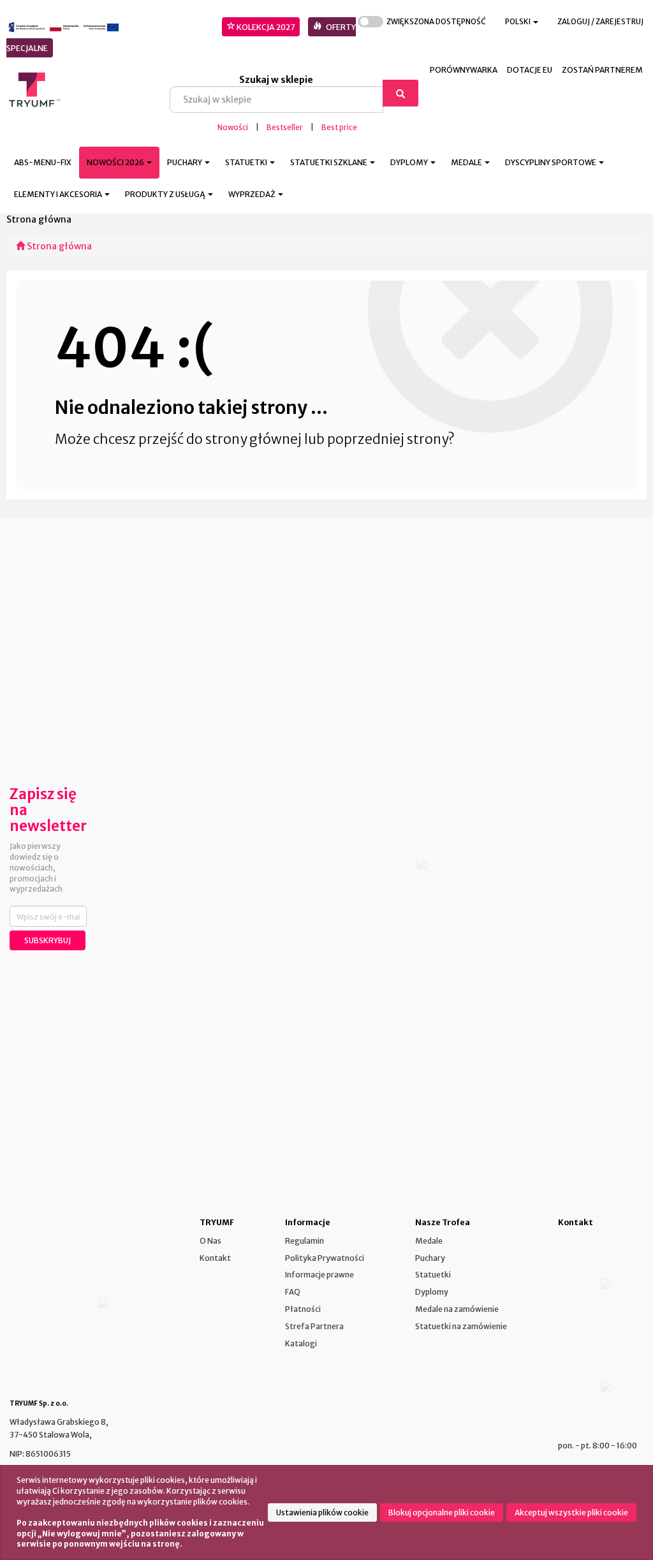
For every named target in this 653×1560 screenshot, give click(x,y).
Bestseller (285, 127)
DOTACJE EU (529, 70)
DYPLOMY (409, 162)
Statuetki (433, 1274)
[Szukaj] (400, 93)
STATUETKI (246, 162)
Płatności (303, 1309)
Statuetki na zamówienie (461, 1326)
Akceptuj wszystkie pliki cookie (571, 1512)
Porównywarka (463, 70)
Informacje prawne (319, 1274)
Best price (339, 127)
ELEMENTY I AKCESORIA (58, 194)
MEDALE (467, 162)
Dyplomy (431, 1292)
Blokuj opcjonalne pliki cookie (441, 1512)
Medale (429, 1241)
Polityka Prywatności (324, 1258)
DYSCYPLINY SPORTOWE (551, 162)
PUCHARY (185, 162)
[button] (521, 22)
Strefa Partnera (314, 1326)
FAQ (292, 1292)
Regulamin (304, 1241)
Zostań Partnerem (602, 70)
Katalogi (301, 1343)
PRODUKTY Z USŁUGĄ (166, 194)
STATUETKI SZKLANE (329, 162)
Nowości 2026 (116, 162)
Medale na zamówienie (457, 1309)
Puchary (430, 1258)
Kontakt (215, 1258)
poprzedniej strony (387, 439)
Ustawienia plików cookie (322, 1512)
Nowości (232, 127)
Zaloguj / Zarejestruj (600, 21)
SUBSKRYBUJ (47, 940)
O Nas (210, 1241)
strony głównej (253, 439)
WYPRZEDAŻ (252, 194)
